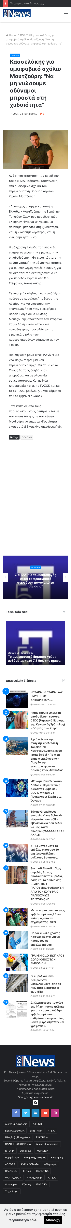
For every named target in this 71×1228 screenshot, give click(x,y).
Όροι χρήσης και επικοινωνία (35, 1097)
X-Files (27, 1170)
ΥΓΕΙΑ (51, 1130)
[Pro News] (17, 13)
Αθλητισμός (50, 1164)
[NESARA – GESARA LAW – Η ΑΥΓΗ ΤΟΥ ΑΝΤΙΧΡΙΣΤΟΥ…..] (17, 699)
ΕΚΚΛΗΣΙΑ (42, 1137)
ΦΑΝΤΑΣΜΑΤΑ (13, 1177)
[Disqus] (35, 502)
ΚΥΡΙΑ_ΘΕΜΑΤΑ (30, 1164)
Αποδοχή (53, 1220)
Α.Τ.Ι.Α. (52, 1177)
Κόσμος (26, 1184)
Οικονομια (11, 1184)
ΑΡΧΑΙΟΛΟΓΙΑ (34, 1177)
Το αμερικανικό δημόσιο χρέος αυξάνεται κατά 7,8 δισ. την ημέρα (34, 659)
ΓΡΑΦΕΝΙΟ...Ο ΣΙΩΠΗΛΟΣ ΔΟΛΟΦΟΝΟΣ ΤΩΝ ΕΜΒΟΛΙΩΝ (47, 959)
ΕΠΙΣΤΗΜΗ (36, 1130)
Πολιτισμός (11, 1170)
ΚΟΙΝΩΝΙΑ (42, 1150)
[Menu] (66, 15)
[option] (35, 577)
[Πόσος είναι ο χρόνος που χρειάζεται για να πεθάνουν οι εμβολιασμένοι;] (17, 940)
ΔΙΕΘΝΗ (37, 1123)
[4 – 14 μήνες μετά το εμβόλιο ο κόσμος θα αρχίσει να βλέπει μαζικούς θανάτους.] (17, 853)
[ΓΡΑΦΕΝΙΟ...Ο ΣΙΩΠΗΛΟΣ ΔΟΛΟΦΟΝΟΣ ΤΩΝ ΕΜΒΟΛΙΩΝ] (17, 962)
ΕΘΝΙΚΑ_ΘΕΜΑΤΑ (14, 1130)
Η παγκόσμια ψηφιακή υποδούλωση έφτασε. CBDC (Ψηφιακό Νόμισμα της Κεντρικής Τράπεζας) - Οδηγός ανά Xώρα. (48, 720)
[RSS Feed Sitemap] (35, 1102)
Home (12, 35)
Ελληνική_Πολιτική (35, 1157)
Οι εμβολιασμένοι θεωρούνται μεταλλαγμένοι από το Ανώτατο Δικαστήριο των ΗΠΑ (46, 983)
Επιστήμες (57, 1157)
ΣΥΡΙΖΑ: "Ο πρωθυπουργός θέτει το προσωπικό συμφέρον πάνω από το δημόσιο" (35, 580)
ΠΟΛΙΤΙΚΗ (26, 35)
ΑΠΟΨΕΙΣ (10, 1164)
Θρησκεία (25, 1150)
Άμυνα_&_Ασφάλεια (16, 1123)
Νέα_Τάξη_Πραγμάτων (18, 1137)
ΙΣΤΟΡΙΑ (9, 1150)
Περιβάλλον (12, 1157)
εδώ (33, 1220)
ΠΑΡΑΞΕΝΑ (42, 1170)
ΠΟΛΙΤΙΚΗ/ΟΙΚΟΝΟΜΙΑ (18, 1144)
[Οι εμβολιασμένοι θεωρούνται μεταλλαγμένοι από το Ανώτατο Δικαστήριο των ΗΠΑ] (17, 983)
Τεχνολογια (11, 1191)
